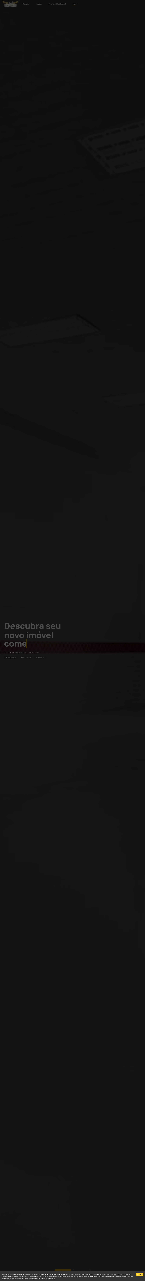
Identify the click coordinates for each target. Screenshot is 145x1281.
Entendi (139, 1274)
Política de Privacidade (13, 1278)
